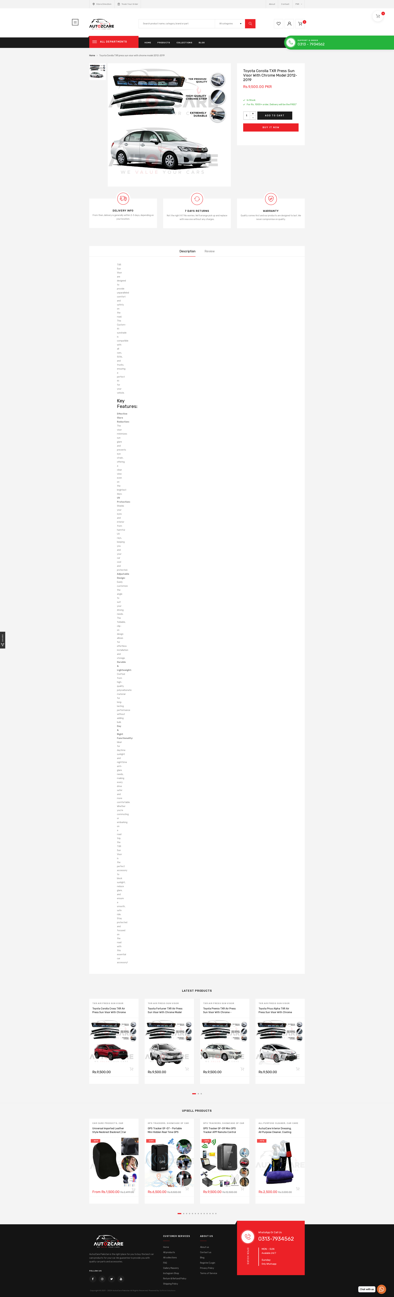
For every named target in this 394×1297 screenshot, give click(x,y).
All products (169, 1252)
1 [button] (194, 1093)
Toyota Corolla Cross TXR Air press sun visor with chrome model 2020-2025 (109, 1012)
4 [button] (189, 1213)
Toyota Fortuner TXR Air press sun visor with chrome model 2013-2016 (165, 1012)
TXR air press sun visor (107, 1003)
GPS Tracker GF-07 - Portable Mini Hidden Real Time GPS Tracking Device (165, 1132)
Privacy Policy (207, 1268)
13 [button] (215, 1213)
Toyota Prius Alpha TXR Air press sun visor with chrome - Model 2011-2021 (275, 1012)
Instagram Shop (171, 1273)
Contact (285, 4)
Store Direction (103, 4)
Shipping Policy (170, 1284)
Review (210, 251)
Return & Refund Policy (174, 1278)
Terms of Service (208, 1273)
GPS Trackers (157, 1123)
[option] (169, 125)
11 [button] (210, 1213)
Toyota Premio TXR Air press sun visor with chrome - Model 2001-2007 (219, 1012)
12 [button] (212, 1213)
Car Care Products (104, 1123)
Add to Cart (275, 115)
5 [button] (192, 1213)
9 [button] (204, 1213)
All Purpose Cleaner (272, 1123)
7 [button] (198, 1213)
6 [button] (195, 1213)
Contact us (205, 1252)
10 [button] (207, 1213)
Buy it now (271, 127)
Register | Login (207, 1263)
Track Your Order (130, 4)
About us (204, 1247)
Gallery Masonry (171, 1268)
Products (163, 42)
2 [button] (198, 1093)
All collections (170, 1257)
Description (187, 251)
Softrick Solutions (167, 1290)
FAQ (165, 1263)
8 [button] (201, 1213)
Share (3, 638)
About (272, 4)
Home (148, 42)
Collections (184, 42)
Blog (202, 42)
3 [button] (201, 1093)
